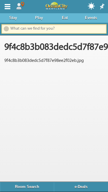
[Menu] (6, 6)
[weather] (91, 6)
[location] (20, 6)
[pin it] (102, 7)
